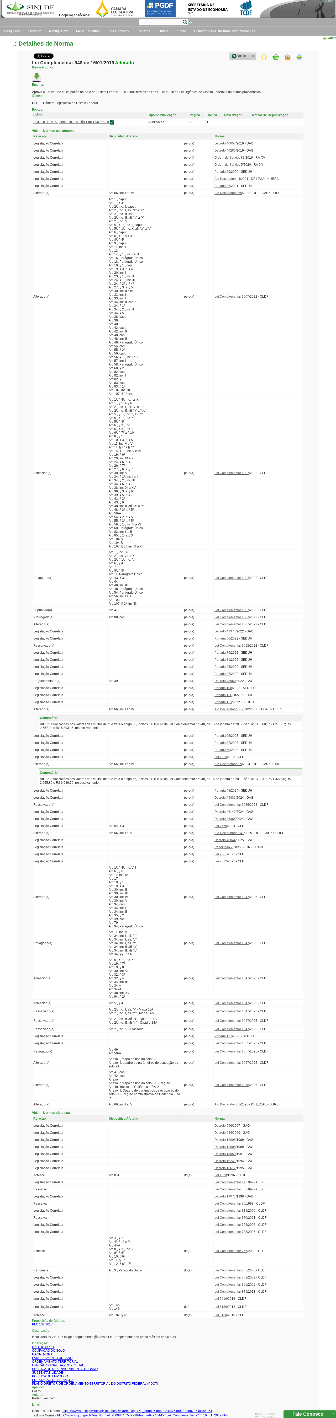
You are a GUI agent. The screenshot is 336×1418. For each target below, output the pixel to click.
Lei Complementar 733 (230, 1232)
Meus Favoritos (88, 31)
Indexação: (40, 1343)
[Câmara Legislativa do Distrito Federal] (115, 8)
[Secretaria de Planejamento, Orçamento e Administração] (208, 8)
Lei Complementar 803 (230, 1277)
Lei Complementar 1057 (231, 1051)
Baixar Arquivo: (43, 67)
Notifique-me (58, 31)
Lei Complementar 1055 (231, 1043)
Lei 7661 (220, 854)
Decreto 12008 (225, 1140)
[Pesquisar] (185, 22)
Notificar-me (245, 56)
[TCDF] (246, 8)
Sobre (181, 31)
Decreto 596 (223, 1125)
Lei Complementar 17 (229, 1182)
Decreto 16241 (225, 1161)
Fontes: (37, 109)
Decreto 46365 (225, 819)
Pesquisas (12, 31)
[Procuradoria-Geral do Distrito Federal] (160, 8)
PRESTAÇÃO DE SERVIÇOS (53, 1380)
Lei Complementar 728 (230, 1225)
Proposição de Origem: (48, 1321)
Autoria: (37, 1394)
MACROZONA (42, 1354)
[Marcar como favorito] (264, 56)
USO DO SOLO (43, 1347)
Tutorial (163, 31)
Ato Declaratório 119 (229, 709)
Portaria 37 (222, 186)
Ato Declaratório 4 (227, 179)
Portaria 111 (223, 695)
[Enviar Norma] (287, 56)
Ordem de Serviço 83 (229, 157)
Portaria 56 (222, 638)
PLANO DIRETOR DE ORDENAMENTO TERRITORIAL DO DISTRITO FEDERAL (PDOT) (95, 1383)
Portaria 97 (222, 674)
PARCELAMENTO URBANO (52, 1358)
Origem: (37, 96)
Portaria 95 (222, 667)
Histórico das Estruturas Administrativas (224, 31)
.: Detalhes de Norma (43, 43)
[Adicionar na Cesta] (275, 56)
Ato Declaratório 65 (228, 193)
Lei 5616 (220, 1299)
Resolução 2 (223, 847)
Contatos (143, 31)
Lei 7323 (220, 757)
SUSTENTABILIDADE (47, 1372)
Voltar (331, 38)
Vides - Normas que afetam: (53, 130)
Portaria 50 (222, 750)
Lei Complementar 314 (230, 1210)
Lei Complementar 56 (229, 1189)
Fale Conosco (118, 31)
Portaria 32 (222, 743)
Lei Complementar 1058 (231, 1085)
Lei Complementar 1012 (231, 645)
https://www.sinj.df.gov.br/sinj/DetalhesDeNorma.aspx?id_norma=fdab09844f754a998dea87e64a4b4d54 (137, 1411)
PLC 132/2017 (42, 1324)
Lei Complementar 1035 (231, 805)
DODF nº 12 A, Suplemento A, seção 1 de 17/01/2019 (71, 122)
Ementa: (38, 85)
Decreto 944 (223, 1133)
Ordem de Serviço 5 (228, 164)
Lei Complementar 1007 (231, 296)
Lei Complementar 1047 (231, 897)
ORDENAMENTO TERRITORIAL (55, 1361)
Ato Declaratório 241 (229, 833)
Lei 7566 (220, 826)
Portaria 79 (222, 652)
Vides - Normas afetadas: (51, 1113)
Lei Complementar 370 (230, 1218)
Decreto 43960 (225, 681)
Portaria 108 (223, 688)
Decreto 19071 (225, 1196)
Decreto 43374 (225, 631)
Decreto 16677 (225, 1168)
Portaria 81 (222, 660)
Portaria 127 (223, 1036)
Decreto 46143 (225, 812)
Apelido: (38, 1387)
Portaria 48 (222, 790)
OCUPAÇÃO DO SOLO (48, 1350)
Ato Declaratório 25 (228, 764)
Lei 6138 (220, 1307)
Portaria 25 (222, 736)
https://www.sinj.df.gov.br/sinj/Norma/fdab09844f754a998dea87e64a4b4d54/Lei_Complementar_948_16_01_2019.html (142, 1415)
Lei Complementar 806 (230, 1284)
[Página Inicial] (30, 9)
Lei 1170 (220, 1175)
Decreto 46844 (225, 840)
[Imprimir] (299, 56)
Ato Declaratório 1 (227, 1104)
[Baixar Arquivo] (36, 77)
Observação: (41, 1331)
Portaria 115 (223, 702)
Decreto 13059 (225, 1154)
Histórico (34, 31)
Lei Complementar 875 (230, 1291)
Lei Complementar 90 (229, 1203)
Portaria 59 (222, 172)
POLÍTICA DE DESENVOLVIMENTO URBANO (65, 1369)
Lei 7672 (220, 861)
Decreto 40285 (225, 150)
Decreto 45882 (225, 797)
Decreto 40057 (225, 143)
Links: (36, 1404)
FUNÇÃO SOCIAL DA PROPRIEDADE (59, 1365)
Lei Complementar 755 (230, 1251)
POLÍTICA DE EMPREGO (50, 1376)
